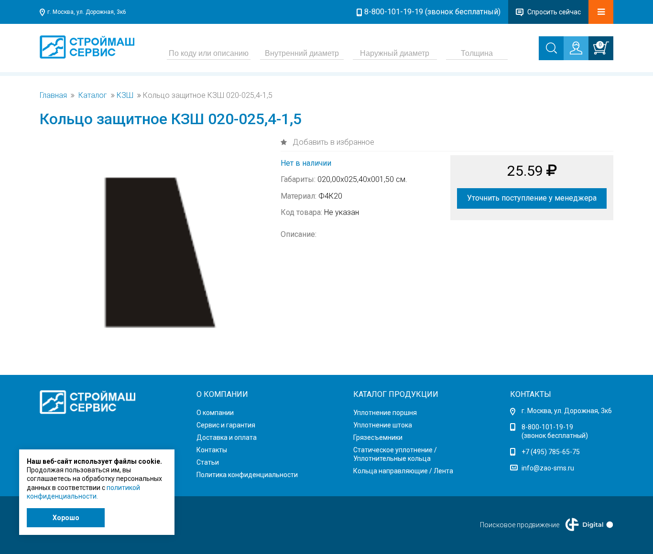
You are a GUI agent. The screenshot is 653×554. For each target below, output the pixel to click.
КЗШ (125, 95)
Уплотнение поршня (385, 412)
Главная (53, 95)
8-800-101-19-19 (547, 427)
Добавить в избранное (332, 142)
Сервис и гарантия (225, 425)
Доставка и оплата (226, 437)
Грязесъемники (378, 437)
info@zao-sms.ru (548, 468)
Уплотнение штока (382, 425)
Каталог (92, 95)
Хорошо (66, 518)
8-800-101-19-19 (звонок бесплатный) (432, 11)
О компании (215, 412)
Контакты (211, 450)
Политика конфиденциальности (247, 475)
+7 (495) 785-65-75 (551, 452)
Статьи (207, 462)
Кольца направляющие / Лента (403, 471)
